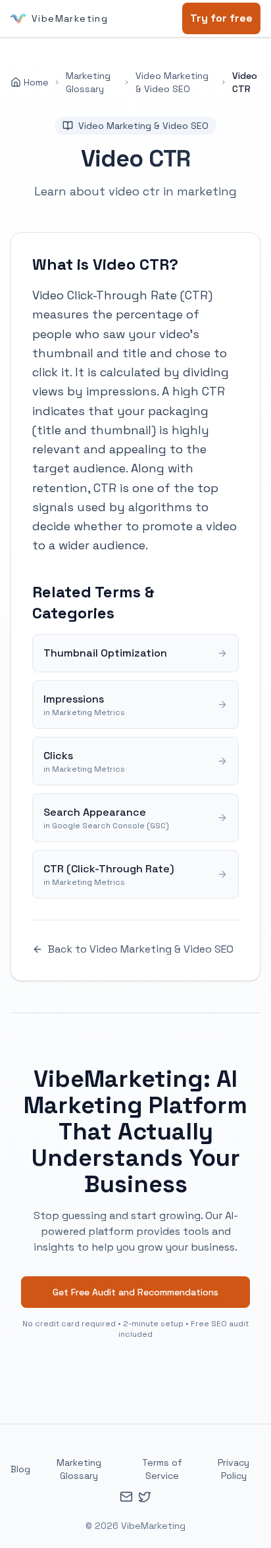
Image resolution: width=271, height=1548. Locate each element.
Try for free (221, 18)
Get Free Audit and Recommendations (135, 1292)
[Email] (126, 1496)
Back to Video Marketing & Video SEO (141, 949)
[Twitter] (144, 1496)
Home (36, 82)
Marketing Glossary (88, 82)
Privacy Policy (233, 1469)
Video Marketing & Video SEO (172, 82)
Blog (20, 1469)
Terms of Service (162, 1469)
